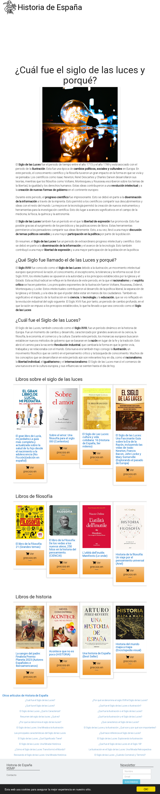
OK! (146, 789)
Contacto (11, 775)
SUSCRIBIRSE (131, 782)
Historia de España (50, 7)
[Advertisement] (80, 38)
